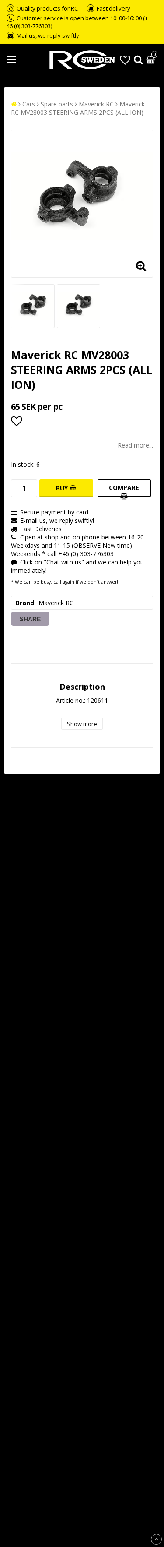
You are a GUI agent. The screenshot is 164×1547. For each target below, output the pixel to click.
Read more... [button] (135, 445)
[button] (125, 59)
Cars (28, 104)
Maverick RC (96, 104)
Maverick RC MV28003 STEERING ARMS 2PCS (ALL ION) (78, 108)
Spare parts (57, 104)
